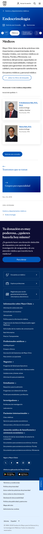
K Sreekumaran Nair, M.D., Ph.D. (28, 104)
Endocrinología (16, 18)
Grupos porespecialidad (27, 33)
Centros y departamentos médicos (17, 11)
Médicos (15, 33)
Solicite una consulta (12, 154)
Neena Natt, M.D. (25, 126)
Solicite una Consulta (13, 25)
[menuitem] (14, 33)
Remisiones (31, 25)
